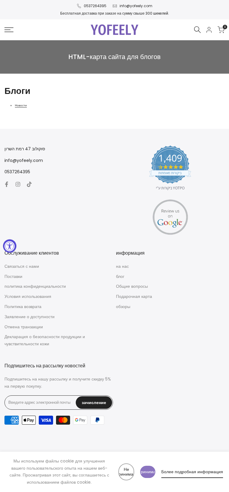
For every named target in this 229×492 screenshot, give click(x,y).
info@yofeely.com (136, 5)
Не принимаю (126, 471)
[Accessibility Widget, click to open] (9, 246)
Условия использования (27, 296)
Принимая (147, 472)
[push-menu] (8, 30)
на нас (122, 266)
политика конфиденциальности (35, 286)
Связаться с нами (21, 266)
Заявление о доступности (29, 317)
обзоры (123, 307)
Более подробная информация (192, 472)
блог (120, 276)
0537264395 (95, 5)
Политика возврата (22, 307)
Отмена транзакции (23, 327)
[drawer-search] (197, 29)
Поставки (13, 276)
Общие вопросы (132, 286)
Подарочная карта (134, 296)
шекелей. (161, 13)
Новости (21, 105)
